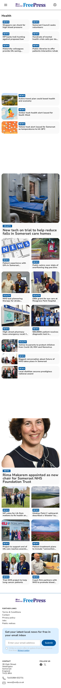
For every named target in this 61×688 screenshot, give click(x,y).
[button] (5, 5)
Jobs (4, 620)
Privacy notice (23, 650)
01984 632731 (16, 678)
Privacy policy (8, 617)
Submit (49, 642)
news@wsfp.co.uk (15, 682)
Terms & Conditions (11, 612)
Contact (6, 615)
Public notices (8, 623)
